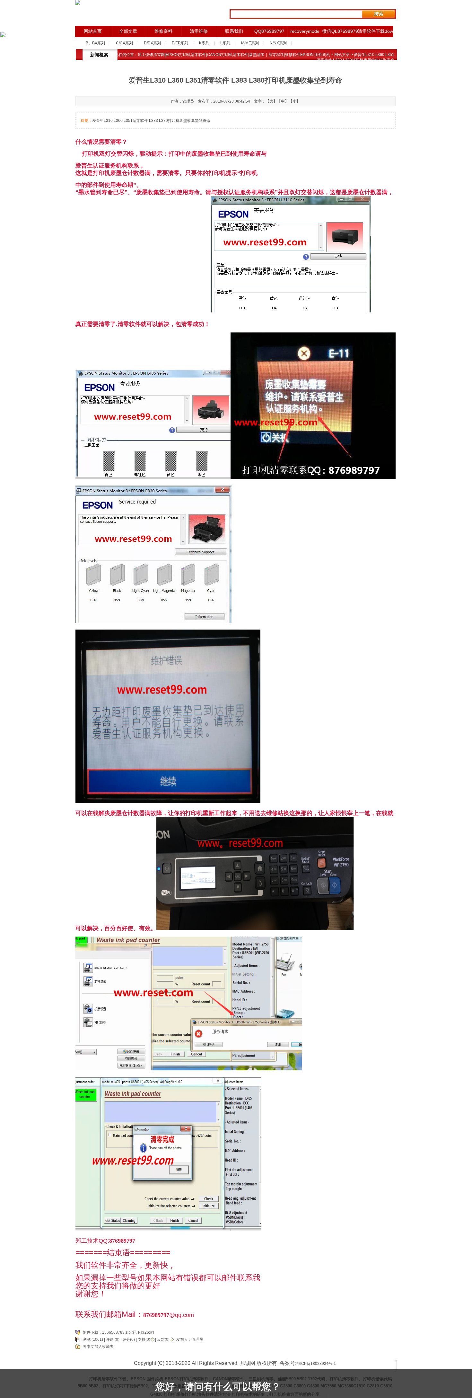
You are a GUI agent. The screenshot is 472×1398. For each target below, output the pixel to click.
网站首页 (93, 31)
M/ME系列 (250, 43)
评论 (110, 1339)
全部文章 (128, 31)
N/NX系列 (278, 43)
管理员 (197, 1339)
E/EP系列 (180, 43)
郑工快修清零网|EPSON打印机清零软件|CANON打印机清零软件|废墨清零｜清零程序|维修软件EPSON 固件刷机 (234, 54)
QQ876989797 (269, 31)
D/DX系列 (152, 43)
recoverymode (304, 31)
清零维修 (199, 31)
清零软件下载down (375, 31)
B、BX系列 (95, 43)
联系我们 (234, 31)
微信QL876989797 (340, 31)
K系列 (204, 43)
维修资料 (163, 31)
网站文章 (342, 54)
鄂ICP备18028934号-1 (316, 1363)
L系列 (225, 43)
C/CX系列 (124, 43)
